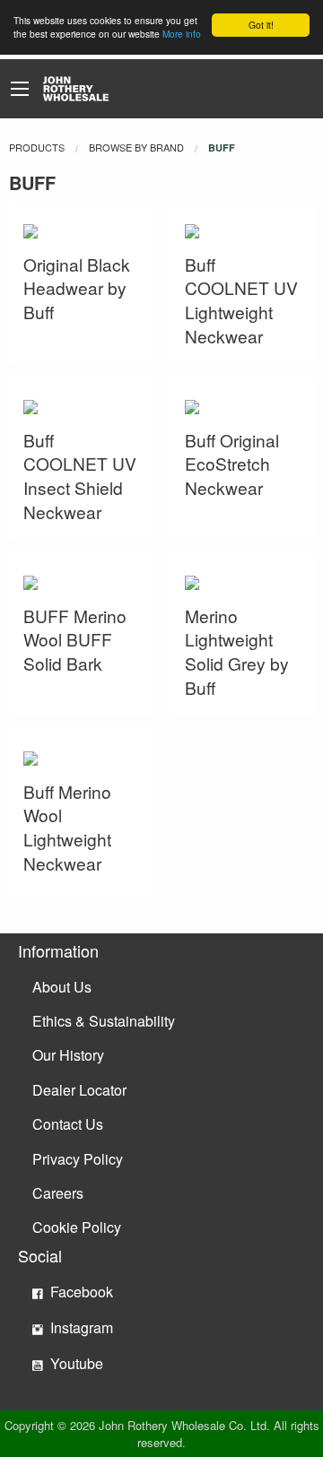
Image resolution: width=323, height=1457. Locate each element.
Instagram (80, 1327)
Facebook (80, 1291)
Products (37, 147)
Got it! (261, 24)
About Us (62, 986)
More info (181, 33)
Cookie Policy (76, 1227)
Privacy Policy (77, 1159)
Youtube (75, 1363)
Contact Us (67, 1124)
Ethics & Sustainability (103, 1020)
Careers (57, 1193)
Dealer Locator (79, 1090)
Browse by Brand (136, 147)
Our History (68, 1055)
